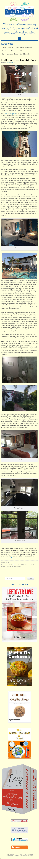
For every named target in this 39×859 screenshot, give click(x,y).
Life (3, 54)
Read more (15, 558)
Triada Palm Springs (10, 114)
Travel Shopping (25, 54)
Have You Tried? (7, 51)
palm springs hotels (7, 564)
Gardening (28, 47)
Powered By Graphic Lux (26, 855)
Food (22, 47)
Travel (16, 54)
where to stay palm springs (14, 566)
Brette (8, 62)
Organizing (9, 54)
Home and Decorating (21, 51)
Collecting (10, 47)
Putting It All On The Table (16, 854)
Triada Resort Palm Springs (22, 564)
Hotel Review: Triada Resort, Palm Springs (19, 60)
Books (4, 47)
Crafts (17, 47)
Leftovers (33, 51)
